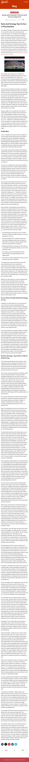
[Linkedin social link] (12, 744)
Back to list (14, 750)
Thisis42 (23, 759)
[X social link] (5, 744)
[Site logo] (5, 1)
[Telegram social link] (16, 744)
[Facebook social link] (2, 744)
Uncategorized (14, 12)
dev (8, 19)
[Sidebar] (1, 230)
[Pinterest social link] (9, 744)
